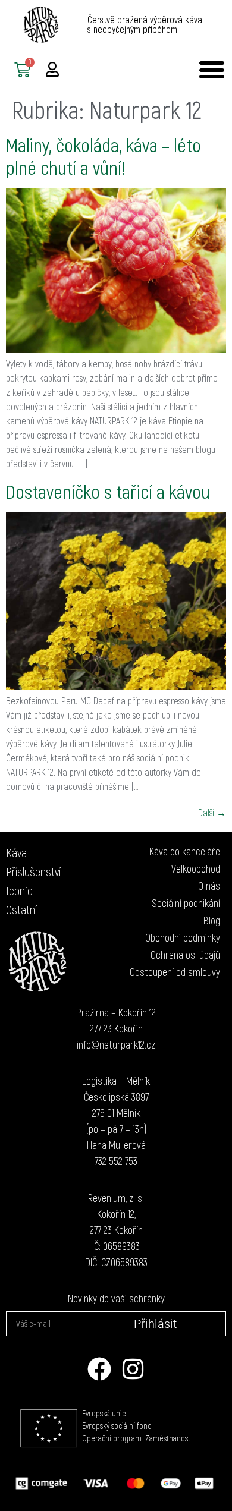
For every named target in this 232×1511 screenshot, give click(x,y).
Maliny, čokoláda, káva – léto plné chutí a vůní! (103, 155)
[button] (211, 69)
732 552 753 (116, 1160)
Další (212, 812)
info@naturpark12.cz (116, 1044)
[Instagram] (133, 1369)
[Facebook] (99, 1369)
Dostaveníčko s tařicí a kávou (108, 491)
